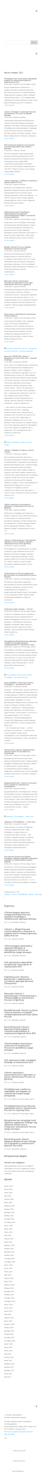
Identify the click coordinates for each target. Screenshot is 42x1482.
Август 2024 (8, 1265)
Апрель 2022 (9, 1357)
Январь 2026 (9, 1209)
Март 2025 (8, 1242)
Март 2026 (8, 1202)
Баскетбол (15, 1037)
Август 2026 (8, 1186)
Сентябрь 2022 (9, 1341)
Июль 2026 (8, 1189)
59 (24, 894)
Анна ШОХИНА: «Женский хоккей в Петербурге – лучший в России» (18, 684)
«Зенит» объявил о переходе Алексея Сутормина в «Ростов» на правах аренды (20, 113)
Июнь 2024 (8, 1272)
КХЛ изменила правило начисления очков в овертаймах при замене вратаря (19, 147)
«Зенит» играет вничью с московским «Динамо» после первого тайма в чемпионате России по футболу (20, 542)
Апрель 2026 (9, 1199)
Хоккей (23, 150)
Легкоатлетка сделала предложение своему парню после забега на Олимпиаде (19, 751)
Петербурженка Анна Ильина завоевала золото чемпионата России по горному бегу (20, 1108)
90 (32, 894)
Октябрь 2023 (9, 1298)
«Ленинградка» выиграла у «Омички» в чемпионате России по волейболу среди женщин (18, 1046)
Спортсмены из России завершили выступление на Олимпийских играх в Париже (20, 575)
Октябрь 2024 (9, 1258)
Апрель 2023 (9, 1318)
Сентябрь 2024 (9, 1262)
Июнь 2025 (8, 1232)
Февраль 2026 (9, 1206)
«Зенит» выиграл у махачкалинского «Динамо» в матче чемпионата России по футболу (19, 1075)
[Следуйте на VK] (31, 17)
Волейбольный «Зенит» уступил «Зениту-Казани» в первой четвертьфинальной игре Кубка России (21, 1013)
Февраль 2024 (9, 1285)
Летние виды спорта (28, 84)
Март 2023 (8, 1321)
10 (12, 894)
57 (21, 894)
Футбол (23, 117)
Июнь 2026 (8, 1193)
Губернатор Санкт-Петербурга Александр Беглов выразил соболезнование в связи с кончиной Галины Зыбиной (19, 214)
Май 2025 (7, 1235)
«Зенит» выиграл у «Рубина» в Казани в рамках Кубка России (20, 181)
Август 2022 (8, 1344)
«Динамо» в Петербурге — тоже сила (19, 822)
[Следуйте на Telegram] (36, 17)
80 (31, 894)
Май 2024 (7, 1275)
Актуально (17, 362)
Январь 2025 (9, 1249)
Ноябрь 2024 (9, 1255)
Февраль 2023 (9, 1324)
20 (14, 894)
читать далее (9, 105)
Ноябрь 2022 (9, 1334)
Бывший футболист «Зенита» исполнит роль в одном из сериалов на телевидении (20, 785)
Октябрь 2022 (9, 1337)
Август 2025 (8, 1226)
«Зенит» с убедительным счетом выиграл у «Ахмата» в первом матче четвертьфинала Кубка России (20, 932)
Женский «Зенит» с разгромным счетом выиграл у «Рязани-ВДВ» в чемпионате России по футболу (20, 996)
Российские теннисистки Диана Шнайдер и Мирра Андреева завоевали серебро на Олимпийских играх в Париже (21, 859)
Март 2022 (8, 1360)
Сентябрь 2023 (9, 1301)
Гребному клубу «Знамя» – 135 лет (18, 609)
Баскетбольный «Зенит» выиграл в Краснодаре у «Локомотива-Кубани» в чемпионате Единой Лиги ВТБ (20, 1030)
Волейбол (15, 922)
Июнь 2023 (8, 1311)
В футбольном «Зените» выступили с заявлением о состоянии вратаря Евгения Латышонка (18, 980)
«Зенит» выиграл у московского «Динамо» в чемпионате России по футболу (19, 506)
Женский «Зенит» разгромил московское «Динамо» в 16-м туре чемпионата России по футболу (18, 283)
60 (26, 894)
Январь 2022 (9, 1367)
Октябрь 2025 (9, 1219)
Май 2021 (7, 1377)
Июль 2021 (8, 1374)
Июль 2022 (8, 1347)
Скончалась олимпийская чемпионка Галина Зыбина (20, 315)
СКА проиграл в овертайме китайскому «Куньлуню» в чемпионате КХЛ (18, 964)
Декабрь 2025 (9, 1212)
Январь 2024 (9, 1288)
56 (19, 894)
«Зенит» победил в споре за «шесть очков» (19, 451)
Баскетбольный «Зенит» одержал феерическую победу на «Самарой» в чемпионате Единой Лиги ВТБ (20, 1142)
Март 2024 (8, 1281)
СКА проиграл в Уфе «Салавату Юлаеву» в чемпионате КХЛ (20, 1061)
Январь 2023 (9, 1328)
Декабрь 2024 (9, 1252)
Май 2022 (7, 1354)
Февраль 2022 (9, 1364)
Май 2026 (7, 1196)
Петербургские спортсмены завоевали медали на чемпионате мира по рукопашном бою (20, 80)
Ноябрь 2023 (9, 1295)
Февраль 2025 (9, 1245)
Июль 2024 (8, 1268)
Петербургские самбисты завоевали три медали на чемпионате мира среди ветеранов (17, 1092)
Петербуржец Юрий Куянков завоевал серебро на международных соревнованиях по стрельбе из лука (20, 643)
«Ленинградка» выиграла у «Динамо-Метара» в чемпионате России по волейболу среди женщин (18, 949)
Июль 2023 (8, 1308)
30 (16, 894)
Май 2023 (7, 1314)
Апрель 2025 (9, 1239)
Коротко (17, 84)
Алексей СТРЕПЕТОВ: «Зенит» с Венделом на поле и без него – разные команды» (20, 358)
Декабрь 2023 (9, 1291)
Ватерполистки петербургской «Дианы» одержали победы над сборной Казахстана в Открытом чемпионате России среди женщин (20, 1124)
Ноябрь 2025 (9, 1216)
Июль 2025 (8, 1229)
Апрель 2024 (9, 1278)
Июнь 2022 (8, 1351)
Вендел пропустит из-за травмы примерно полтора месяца (17, 248)
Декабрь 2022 (9, 1331)
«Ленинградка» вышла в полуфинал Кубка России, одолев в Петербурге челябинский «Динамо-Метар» (20, 915)
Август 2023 (8, 1305)
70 (29, 894)
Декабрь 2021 (9, 1370)
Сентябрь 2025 (9, 1222)
